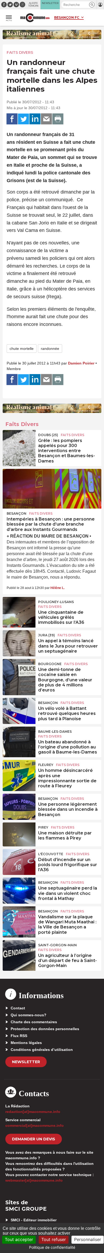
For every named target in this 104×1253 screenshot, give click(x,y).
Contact (18, 1008)
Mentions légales (26, 1043)
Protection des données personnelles (45, 1029)
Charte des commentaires (34, 1022)
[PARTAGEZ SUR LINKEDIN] (35, 119)
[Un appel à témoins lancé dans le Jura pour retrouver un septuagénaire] (19, 642)
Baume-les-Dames (55, 732)
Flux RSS (19, 1036)
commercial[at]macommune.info (34, 1125)
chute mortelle (22, 348)
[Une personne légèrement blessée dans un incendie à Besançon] (19, 806)
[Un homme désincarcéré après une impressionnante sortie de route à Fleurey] (19, 772)
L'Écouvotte (50, 854)
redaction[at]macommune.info (32, 1111)
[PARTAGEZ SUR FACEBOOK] (12, 119)
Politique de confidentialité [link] (52, 1247)
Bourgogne (50, 664)
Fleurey (45, 765)
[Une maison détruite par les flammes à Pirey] (19, 834)
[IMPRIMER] (58, 119)
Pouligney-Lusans (56, 602)
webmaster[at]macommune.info (34, 1180)
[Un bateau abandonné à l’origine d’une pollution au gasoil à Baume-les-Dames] (19, 739)
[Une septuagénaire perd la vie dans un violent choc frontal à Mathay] (19, 890)
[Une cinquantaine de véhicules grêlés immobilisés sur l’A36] (19, 609)
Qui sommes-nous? (28, 1015)
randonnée (50, 348)
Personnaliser (87, 1239)
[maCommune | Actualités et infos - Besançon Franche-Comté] (35, 17)
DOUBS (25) (48, 435)
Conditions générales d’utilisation (42, 1049)
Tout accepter (19, 1239)
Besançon (16, 513)
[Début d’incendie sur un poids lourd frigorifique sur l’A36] (19, 861)
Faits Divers (20, 52)
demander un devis (33, 1139)
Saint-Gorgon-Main (57, 945)
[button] (92, 4)
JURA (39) (46, 635)
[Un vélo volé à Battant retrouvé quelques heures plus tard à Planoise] (19, 710)
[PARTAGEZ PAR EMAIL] (46, 119)
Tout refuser (53, 1239)
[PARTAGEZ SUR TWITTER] (23, 119)
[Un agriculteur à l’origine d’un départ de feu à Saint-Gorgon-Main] (19, 952)
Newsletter (26, 1061)
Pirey (43, 827)
